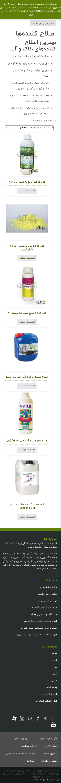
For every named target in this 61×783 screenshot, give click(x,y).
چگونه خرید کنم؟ (49, 738)
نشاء (54, 653)
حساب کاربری (51, 746)
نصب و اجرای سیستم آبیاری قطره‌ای (38, 628)
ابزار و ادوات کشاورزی (46, 701)
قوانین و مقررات (49, 761)
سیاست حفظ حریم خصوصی (20, 753)
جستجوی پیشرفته (45, 23)
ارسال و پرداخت (29, 746)
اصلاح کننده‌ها (50, 694)
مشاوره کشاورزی (48, 587)
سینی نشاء (51, 680)
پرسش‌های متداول (23, 738)
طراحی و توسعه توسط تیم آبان (45, 779)
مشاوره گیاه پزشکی (47, 594)
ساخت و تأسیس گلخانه (44, 607)
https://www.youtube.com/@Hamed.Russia (30, 11)
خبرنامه (30, 761)
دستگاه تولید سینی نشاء (44, 614)
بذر (55, 667)
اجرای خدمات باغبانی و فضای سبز (40, 621)
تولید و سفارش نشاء (46, 600)
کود (55, 660)
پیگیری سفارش (50, 753)
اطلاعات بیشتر (27, 190)
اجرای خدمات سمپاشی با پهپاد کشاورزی (36, 634)
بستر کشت (51, 687)
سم (55, 673)
